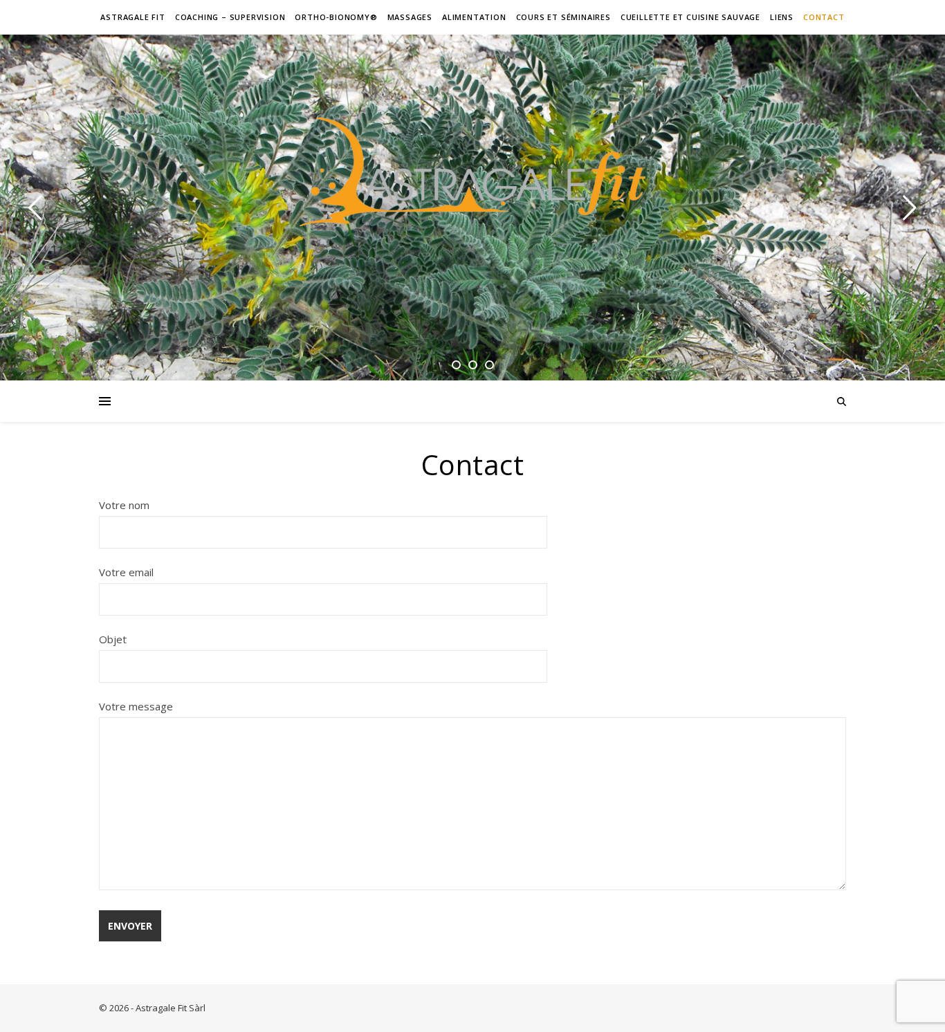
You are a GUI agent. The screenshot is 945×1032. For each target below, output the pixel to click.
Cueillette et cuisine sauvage (690, 17)
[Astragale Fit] (472, 172)
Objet (113, 639)
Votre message (136, 706)
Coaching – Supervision (230, 17)
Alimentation (474, 17)
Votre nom (124, 505)
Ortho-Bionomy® (336, 17)
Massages (409, 17)
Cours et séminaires (563, 17)
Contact (824, 17)
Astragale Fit (132, 17)
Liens (781, 17)
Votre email (126, 572)
